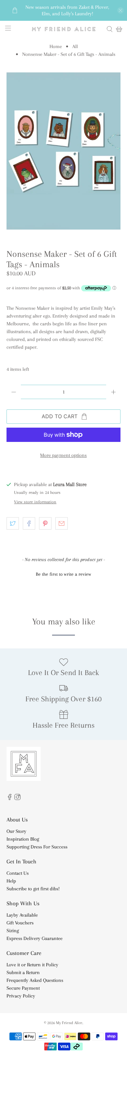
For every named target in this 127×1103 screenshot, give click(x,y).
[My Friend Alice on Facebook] (10, 798)
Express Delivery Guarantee (35, 938)
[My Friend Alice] (63, 29)
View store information (35, 501)
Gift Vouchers (20, 923)
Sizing (13, 931)
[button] (64, 573)
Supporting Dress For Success (37, 847)
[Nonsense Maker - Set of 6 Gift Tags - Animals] (64, 151)
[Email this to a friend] (61, 523)
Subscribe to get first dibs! (33, 889)
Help (11, 881)
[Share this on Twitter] (13, 523)
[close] (120, 10)
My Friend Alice (69, 1022)
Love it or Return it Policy (32, 965)
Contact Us (18, 873)
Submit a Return (23, 972)
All (75, 46)
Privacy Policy (21, 996)
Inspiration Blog (23, 839)
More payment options (63, 455)
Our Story (16, 831)
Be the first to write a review (63, 574)
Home (55, 46)
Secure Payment (23, 988)
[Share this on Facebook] (29, 523)
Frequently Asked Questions (35, 980)
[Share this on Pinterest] (45, 523)
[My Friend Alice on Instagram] (17, 798)
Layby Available (22, 915)
